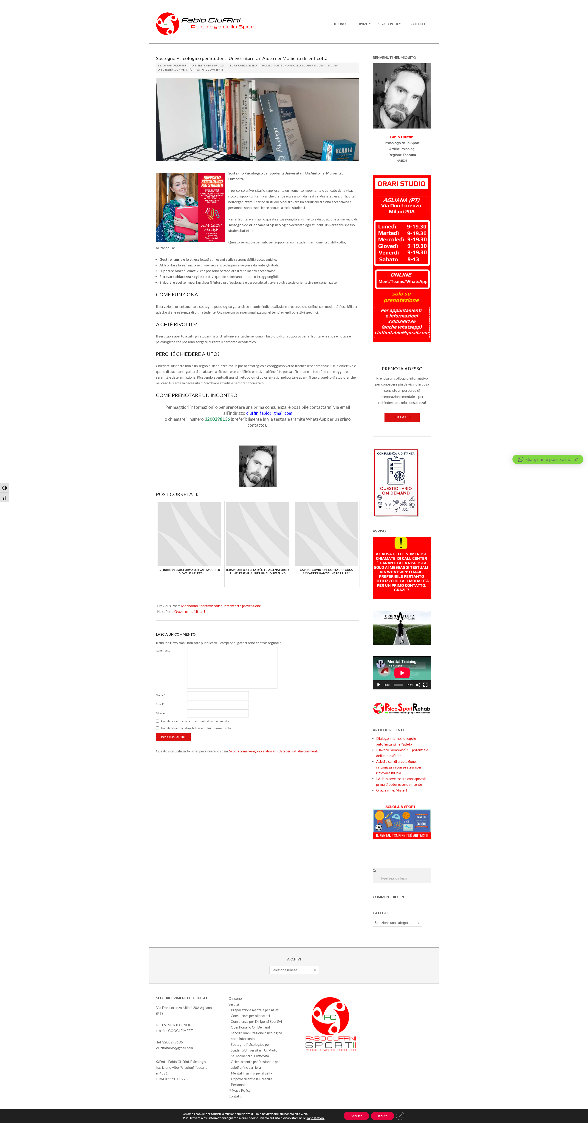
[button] (547, 459)
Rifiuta (382, 1116)
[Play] (378, 685)
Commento (164, 650)
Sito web (161, 713)
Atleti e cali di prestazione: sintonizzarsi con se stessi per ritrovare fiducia (398, 767)
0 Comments (214, 69)
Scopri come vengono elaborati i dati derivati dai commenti (273, 751)
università (184, 69)
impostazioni (316, 1118)
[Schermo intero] (425, 685)
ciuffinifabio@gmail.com (174, 1048)
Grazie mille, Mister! (189, 611)
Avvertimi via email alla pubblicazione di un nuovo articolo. (196, 728)
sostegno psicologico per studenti (300, 65)
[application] (402, 672)
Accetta (356, 1116)
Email (160, 704)
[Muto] (418, 685)
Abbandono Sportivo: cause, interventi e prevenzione (221, 606)
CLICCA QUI (402, 417)
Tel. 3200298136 (169, 1042)
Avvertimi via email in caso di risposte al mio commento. (195, 721)
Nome (160, 695)
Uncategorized (245, 65)
